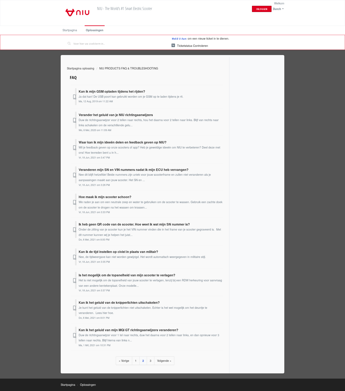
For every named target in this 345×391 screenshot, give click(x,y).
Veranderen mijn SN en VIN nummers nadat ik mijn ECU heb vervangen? (133, 169)
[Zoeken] (69, 44)
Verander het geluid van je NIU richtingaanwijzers (116, 114)
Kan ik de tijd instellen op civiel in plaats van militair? (118, 251)
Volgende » (164, 361)
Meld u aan (179, 38)
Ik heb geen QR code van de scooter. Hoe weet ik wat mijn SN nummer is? (134, 224)
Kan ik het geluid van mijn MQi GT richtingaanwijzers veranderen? (128, 330)
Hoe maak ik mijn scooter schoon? (105, 196)
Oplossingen (94, 30)
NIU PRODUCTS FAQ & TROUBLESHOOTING (128, 68)
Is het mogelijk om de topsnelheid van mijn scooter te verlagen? (127, 275)
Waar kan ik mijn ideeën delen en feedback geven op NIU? (123, 142)
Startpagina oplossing (81, 68)
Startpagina (69, 30)
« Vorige (124, 361)
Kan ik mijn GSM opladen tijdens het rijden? (112, 91)
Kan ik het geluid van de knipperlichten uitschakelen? (119, 302)
